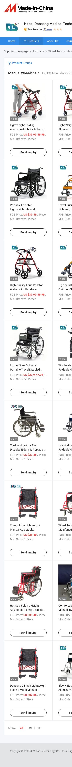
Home (11, 41)
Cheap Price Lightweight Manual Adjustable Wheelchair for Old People (26, 529)
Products (33, 41)
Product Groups (21, 63)
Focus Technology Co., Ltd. (50, 751)
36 (30, 728)
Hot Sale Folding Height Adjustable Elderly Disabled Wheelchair (26, 610)
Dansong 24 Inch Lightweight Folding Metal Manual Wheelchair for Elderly (28, 690)
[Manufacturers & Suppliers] (29, 8)
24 (21, 727)
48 (38, 728)
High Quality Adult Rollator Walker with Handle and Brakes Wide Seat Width (26, 289)
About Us (52, 41)
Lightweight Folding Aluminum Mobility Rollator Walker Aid (26, 129)
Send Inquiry (28, 152)
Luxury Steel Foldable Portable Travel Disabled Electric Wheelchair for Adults (28, 369)
